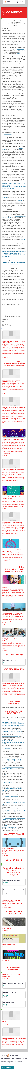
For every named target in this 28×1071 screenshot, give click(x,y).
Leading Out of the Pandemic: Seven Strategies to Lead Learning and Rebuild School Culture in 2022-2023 (13, 742)
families (8, 202)
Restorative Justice (9, 774)
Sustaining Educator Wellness (11, 796)
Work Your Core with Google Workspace (11, 736)
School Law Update (6, 748)
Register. (18, 53)
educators (20, 200)
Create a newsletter (7, 1067)
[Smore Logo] (8, 2)
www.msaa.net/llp (7, 134)
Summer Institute (20, 49)
